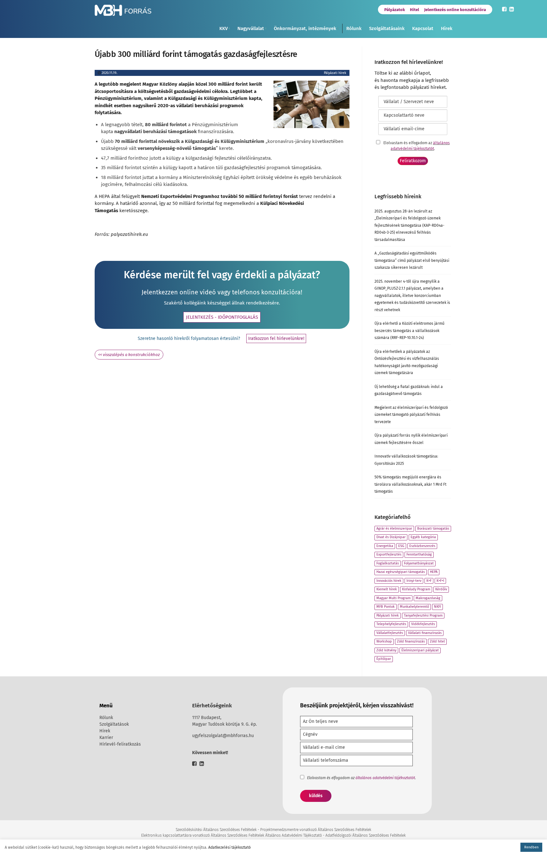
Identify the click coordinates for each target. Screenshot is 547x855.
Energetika (384, 546)
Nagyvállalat (250, 28)
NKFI (437, 607)
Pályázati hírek (335, 73)
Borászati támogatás (433, 528)
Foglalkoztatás (387, 563)
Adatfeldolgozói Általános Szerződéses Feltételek (365, 835)
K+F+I (440, 581)
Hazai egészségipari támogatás (400, 572)
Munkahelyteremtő (414, 607)
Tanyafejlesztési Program (423, 615)
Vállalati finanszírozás (425, 633)
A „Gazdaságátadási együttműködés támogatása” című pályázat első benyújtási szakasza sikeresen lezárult (411, 260)
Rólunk (354, 28)
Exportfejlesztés (388, 554)
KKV (223, 28)
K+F (428, 581)
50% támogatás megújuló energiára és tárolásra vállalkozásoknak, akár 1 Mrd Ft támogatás (410, 484)
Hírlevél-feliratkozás (120, 744)
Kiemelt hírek (386, 589)
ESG (401, 546)
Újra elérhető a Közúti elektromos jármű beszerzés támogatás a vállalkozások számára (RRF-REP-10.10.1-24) (409, 330)
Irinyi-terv (413, 581)
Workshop (384, 641)
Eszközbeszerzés (422, 546)
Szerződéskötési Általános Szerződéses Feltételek (216, 829)
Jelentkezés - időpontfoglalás (222, 317)
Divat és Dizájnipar (391, 537)
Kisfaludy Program (416, 589)
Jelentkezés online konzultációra (455, 9)
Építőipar (383, 659)
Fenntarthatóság (419, 554)
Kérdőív (441, 589)
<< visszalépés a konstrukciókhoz (129, 354)
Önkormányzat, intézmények (305, 28)
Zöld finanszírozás (411, 641)
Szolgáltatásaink (387, 28)
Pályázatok (394, 9)
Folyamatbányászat (419, 563)
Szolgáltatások (114, 724)
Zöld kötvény (386, 650)
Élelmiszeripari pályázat (420, 650)
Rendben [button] (531, 847)
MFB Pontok (385, 607)
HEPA (433, 572)
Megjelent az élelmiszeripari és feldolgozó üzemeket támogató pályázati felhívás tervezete (411, 414)
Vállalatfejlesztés (389, 633)
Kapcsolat (422, 28)
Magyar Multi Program (393, 598)
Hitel (414, 9)
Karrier (106, 737)
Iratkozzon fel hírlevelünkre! (276, 338)
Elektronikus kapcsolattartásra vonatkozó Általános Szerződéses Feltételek (202, 835)
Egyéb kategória (423, 537)
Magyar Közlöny (159, 84)
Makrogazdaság (428, 598)
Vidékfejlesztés (423, 624)
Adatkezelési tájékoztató (229, 847)
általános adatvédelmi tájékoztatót (385, 778)
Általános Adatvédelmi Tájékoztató (293, 835)
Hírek (446, 28)
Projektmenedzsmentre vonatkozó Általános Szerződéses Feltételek (315, 829)
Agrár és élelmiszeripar (394, 528)
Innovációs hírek (388, 581)
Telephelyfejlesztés (391, 624)
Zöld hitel (437, 641)
